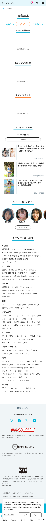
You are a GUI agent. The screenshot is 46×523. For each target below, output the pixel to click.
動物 (20, 391)
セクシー (9, 342)
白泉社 (11, 259)
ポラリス (36, 294)
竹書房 (30, 256)
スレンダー (10, 316)
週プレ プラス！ (23, 24)
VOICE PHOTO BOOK (25, 290)
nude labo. (6, 297)
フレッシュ (34, 322)
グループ (31, 350)
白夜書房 (18, 259)
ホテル (7, 353)
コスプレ (9, 305)
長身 (7, 322)
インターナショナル (31, 325)
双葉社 (25, 259)
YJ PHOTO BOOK (28, 270)
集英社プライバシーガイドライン (23, 493)
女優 (38, 361)
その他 (31, 391)
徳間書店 (37, 256)
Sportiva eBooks (29, 279)
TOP (3, 8)
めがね (8, 308)
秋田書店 (5, 249)
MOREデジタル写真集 (27, 273)
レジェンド (10, 377)
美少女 (8, 336)
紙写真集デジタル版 (10, 287)
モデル (8, 364)
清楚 (23, 342)
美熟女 (36, 336)
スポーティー (10, 325)
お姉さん (22, 336)
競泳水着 (34, 305)
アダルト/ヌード (24, 380)
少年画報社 (22, 256)
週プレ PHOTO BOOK (11, 270)
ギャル (7, 328)
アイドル (25, 361)
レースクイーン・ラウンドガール (19, 368)
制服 (22, 305)
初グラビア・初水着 (26, 388)
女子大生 (33, 364)
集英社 (37, 252)
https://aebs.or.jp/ (6, 485)
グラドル (9, 361)
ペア (7, 350)
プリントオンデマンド (11, 294)
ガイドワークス (16, 249)
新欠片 (5, 259)
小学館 (14, 256)
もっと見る (23, 227)
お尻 (37, 316)
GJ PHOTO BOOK (9, 273)
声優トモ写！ (26, 294)
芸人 (23, 377)
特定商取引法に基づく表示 (11, 496)
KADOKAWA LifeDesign (11, 252)
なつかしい (10, 339)
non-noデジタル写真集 (11, 276)
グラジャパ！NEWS (37, 24)
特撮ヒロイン (32, 374)
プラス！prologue (26, 287)
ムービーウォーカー (10, 262)
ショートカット (11, 319)
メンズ (8, 391)
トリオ (18, 350)
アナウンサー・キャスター (15, 371)
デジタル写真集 (8, 24)
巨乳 (25, 316)
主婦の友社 (6, 256)
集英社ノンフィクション (12, 279)
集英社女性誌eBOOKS (30, 276)
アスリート (9, 380)
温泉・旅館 (22, 353)
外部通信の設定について (30, 496)
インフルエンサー (12, 374)
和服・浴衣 (23, 308)
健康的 (20, 322)
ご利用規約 (6, 493)
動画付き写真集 (8, 290)
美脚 (27, 319)
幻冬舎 (30, 252)
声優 (20, 364)
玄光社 (24, 252)
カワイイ (26, 339)
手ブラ (8, 388)
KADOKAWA (29, 249)
